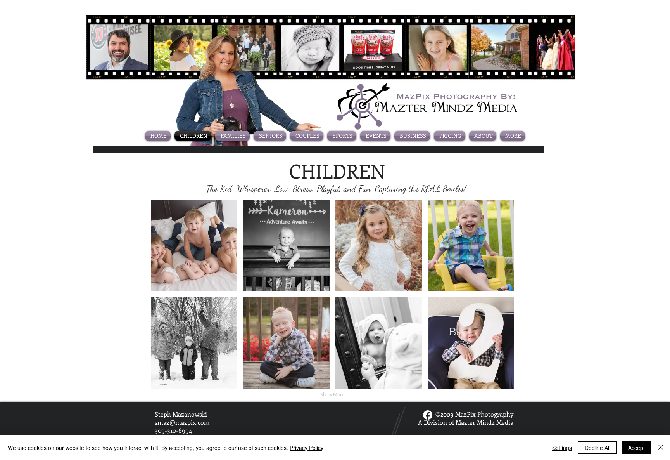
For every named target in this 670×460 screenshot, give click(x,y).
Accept (636, 447)
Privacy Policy (306, 447)
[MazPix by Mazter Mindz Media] (427, 415)
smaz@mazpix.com (182, 422)
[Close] (660, 447)
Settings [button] (562, 447)
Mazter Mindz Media (484, 422)
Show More (332, 394)
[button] (194, 245)
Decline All (597, 447)
